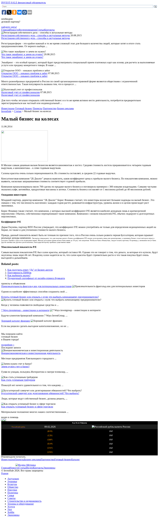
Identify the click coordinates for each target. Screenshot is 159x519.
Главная (5, 29)
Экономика (49, 467)
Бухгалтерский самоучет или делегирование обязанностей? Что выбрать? (40, 393)
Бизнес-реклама (65, 108)
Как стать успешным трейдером (18, 380)
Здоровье (12, 481)
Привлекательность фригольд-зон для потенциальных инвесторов (36, 286)
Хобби (10, 512)
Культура (12, 484)
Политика (12, 492)
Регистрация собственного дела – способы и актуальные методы (35, 35)
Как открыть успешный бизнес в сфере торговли (27, 406)
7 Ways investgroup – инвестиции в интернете (25, 310)
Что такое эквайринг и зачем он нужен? (22, 54)
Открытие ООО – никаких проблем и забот (24, 73)
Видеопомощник (28, 29)
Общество (12, 487)
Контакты (49, 29)
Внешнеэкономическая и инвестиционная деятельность (30, 353)
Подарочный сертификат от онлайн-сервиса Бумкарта (36, 278)
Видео (29, 467)
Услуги (11, 506)
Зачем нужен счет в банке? (15, 366)
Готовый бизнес (23, 108)
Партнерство (50, 108)
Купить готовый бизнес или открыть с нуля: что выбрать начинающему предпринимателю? (50, 297)
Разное (4, 473)
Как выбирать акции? (18, 275)
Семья (10, 495)
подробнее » (7, 344)
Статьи (40, 29)
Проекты (37, 108)
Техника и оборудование (20, 504)
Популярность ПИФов (19, 272)
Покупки (12, 490)
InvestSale (6, 111)
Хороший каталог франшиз (15, 321)
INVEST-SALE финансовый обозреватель (23, 2)
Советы (11, 498)
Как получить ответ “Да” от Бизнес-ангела (30, 270)
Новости (14, 29)
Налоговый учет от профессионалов (20, 92)
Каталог (75, 459)
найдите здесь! (9, 27)
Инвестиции (8, 108)
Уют (9, 509)
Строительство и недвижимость (24, 501)
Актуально (13, 478)
